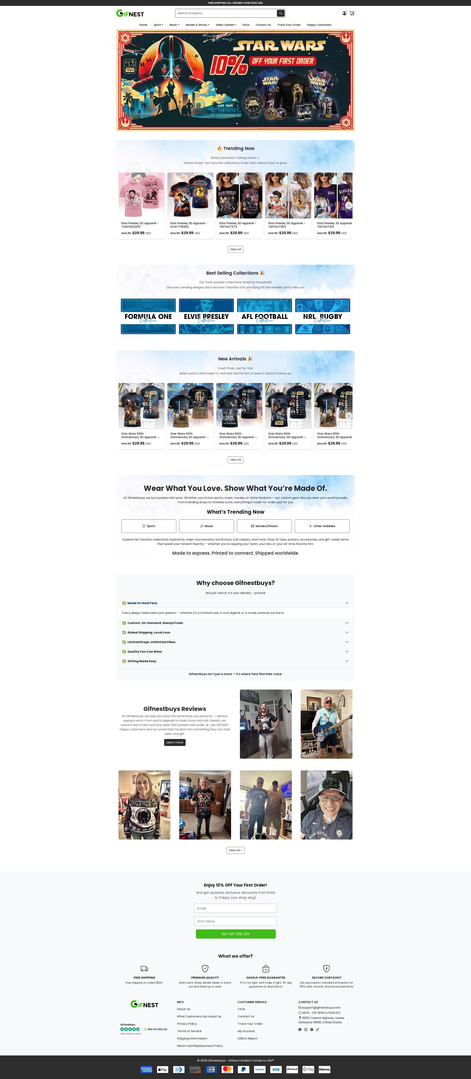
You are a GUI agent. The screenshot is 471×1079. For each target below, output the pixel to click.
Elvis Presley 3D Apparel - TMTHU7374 (237, 225)
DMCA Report (248, 1038)
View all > (235, 850)
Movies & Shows (196, 25)
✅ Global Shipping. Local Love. (146, 632)
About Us (183, 1009)
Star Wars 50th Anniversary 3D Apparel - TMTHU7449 (237, 437)
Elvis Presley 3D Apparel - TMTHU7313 (335, 225)
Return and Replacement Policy (200, 1046)
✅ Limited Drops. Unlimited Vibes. (149, 642)
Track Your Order (289, 25)
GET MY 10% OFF (236, 934)
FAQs (245, 25)
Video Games (225, 25)
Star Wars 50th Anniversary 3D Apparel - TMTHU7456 (286, 437)
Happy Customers (319, 25)
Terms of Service (189, 1031)
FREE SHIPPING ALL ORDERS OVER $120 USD (235, 3)
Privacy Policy (187, 1024)
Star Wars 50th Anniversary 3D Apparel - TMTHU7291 (335, 437)
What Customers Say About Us (199, 1016)
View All (235, 249)
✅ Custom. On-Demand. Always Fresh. (153, 623)
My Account (246, 1031)
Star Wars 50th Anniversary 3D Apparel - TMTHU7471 (139, 437)
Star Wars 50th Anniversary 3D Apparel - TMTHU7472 (188, 437)
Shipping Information (192, 1038)
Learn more (175, 742)
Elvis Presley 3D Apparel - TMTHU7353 (286, 225)
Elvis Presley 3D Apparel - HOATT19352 (188, 225)
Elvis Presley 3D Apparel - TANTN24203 (139, 225)
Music (173, 25)
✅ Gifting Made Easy (139, 661)
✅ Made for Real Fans (139, 603)
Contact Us (263, 25)
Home (143, 25)
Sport (157, 25)
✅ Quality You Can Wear (142, 651)
